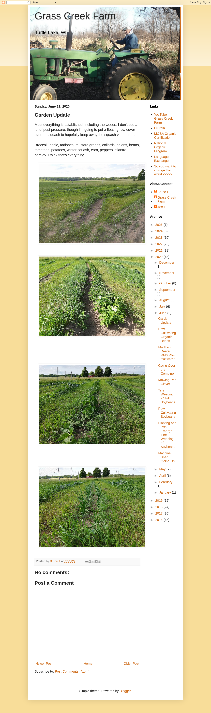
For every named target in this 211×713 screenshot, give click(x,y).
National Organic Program (160, 147)
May (162, 469)
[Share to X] (92, 561)
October (165, 283)
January (165, 492)
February (165, 482)
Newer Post (43, 663)
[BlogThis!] (89, 561)
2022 (159, 244)
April (163, 475)
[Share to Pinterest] (99, 561)
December (166, 262)
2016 (159, 520)
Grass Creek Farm (75, 15)
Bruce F (163, 192)
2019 (159, 500)
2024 (159, 231)
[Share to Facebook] (96, 561)
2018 (159, 507)
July (162, 306)
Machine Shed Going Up (166, 457)
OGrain (159, 128)
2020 (159, 257)
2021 (159, 250)
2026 (159, 225)
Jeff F (161, 207)
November (166, 273)
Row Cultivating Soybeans (167, 412)
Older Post (131, 663)
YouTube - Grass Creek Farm (163, 118)
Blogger (125, 691)
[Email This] (86, 561)
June (163, 313)
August (164, 300)
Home (88, 663)
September (167, 290)
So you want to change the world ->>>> (165, 170)
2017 (159, 513)
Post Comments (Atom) (72, 671)
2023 (159, 237)
